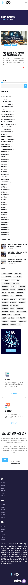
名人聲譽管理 (4, 159)
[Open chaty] (24, 581)
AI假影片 (4, 273)
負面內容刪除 (4, 219)
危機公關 (3, 157)
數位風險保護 (4, 174)
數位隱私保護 (4, 172)
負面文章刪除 (4, 227)
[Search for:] (14, 86)
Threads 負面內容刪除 (7, 139)
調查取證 (3, 214)
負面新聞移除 (5, 321)
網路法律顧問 (4, 189)
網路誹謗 (3, 202)
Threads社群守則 (6, 283)
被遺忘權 (4, 318)
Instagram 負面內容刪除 (7, 124)
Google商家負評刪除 (6, 277)
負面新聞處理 (13, 321)
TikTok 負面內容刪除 (6, 141)
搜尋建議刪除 (22, 302)
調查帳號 (3, 217)
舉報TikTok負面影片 (6, 315)
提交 (5, 460)
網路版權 (3, 192)
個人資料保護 (22, 286)
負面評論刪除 (4, 234)
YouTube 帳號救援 (5, 147)
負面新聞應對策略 (21, 318)
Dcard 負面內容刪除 (6, 101)
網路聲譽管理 (7, 44)
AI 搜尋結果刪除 (4, 96)
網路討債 (3, 199)
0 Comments (7, 50)
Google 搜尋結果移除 (6, 114)
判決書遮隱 (12, 289)
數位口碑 (3, 169)
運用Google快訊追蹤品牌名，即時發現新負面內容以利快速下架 (17, 245)
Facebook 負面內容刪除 (7, 106)
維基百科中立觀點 (14, 305)
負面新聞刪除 (4, 229)
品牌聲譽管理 (4, 162)
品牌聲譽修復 (22, 299)
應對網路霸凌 (13, 302)
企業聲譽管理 (4, 152)
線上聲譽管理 (5, 311)
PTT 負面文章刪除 (5, 129)
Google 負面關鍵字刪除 (7, 119)
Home (2, 19)
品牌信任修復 (19, 296)
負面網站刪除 (4, 232)
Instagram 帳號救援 (6, 121)
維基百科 (3, 184)
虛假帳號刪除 (4, 212)
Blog (6, 19)
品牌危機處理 (13, 299)
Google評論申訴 (17, 277)
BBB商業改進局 (4, 99)
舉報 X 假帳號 (17, 315)
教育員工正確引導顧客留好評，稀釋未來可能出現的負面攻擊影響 (17, 260)
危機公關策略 (11, 292)
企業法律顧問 (5, 286)
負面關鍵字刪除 (22, 321)
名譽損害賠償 (5, 296)
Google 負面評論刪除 (6, 116)
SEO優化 (3, 134)
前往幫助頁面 (14, 393)
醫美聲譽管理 (5, 324)
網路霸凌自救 (20, 308)
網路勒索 (3, 187)
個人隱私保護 (5, 289)
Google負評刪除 (5, 280)
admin (16, 48)
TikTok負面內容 (15, 283)
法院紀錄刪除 (4, 177)
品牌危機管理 (5, 299)
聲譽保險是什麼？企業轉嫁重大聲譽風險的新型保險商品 (13, 54)
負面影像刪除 (4, 222)
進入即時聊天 (14, 423)
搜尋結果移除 (4, 167)
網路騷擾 (3, 207)
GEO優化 (3, 109)
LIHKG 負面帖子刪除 (6, 126)
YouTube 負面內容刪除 (6, 149)
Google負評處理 (15, 280)
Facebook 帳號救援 (6, 104)
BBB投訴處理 (18, 273)
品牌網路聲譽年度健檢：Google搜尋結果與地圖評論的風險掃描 (17, 253)
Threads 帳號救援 (6, 136)
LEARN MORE (8, 68)
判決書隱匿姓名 (21, 289)
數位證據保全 (5, 305)
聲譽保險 (14, 44)
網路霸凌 (3, 204)
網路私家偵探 (4, 194)
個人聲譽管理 (4, 154)
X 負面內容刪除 (4, 144)
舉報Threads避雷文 (21, 311)
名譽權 (11, 296)
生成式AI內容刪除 (5, 179)
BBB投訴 (10, 273)
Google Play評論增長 (6, 111)
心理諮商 (3, 164)
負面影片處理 (4, 224)
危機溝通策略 (20, 292)
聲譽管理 (12, 311)
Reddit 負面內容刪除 (6, 131)
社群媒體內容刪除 (5, 182)
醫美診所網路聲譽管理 (15, 324)
